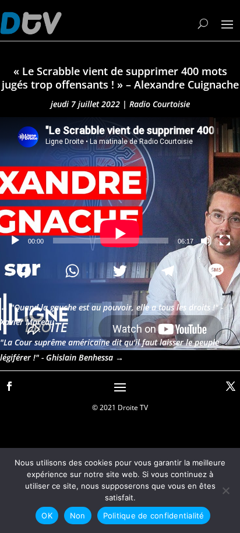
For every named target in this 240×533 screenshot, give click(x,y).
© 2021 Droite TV (120, 407)
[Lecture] (15, 240)
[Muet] (206, 240)
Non (78, 515)
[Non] (225, 490)
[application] (120, 184)
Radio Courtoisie (159, 104)
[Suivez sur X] (230, 386)
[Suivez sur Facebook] (9, 386)
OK (46, 515)
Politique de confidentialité (153, 515)
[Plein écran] (225, 240)
